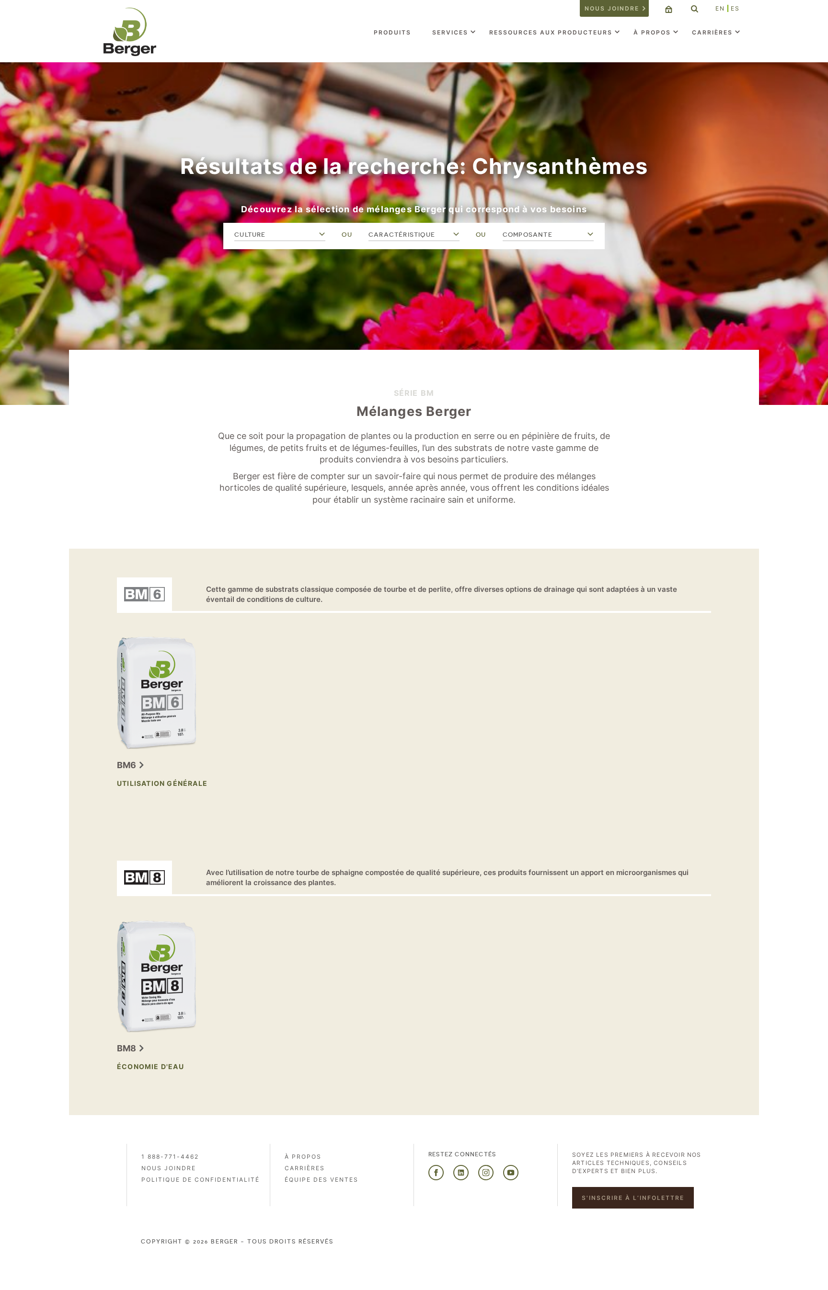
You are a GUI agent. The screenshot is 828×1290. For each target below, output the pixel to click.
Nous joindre (612, 8)
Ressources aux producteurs (550, 32)
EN (720, 8)
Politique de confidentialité (200, 1179)
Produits (392, 32)
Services (450, 32)
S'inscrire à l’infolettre (633, 1197)
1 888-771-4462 (170, 1156)
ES (735, 8)
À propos (652, 32)
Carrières (712, 32)
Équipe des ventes (321, 1179)
